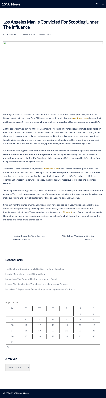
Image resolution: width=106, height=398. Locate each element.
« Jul (7, 346)
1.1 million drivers (50, 168)
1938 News (11, 34)
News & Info (45, 34)
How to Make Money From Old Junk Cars (25, 274)
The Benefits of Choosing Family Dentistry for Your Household (34, 268)
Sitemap (26, 393)
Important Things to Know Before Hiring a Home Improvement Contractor (40, 289)
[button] (97, 4)
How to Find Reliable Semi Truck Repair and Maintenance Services (36, 284)
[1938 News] (11, 3)
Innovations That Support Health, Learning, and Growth (31, 279)
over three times (80, 118)
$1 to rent (67, 212)
